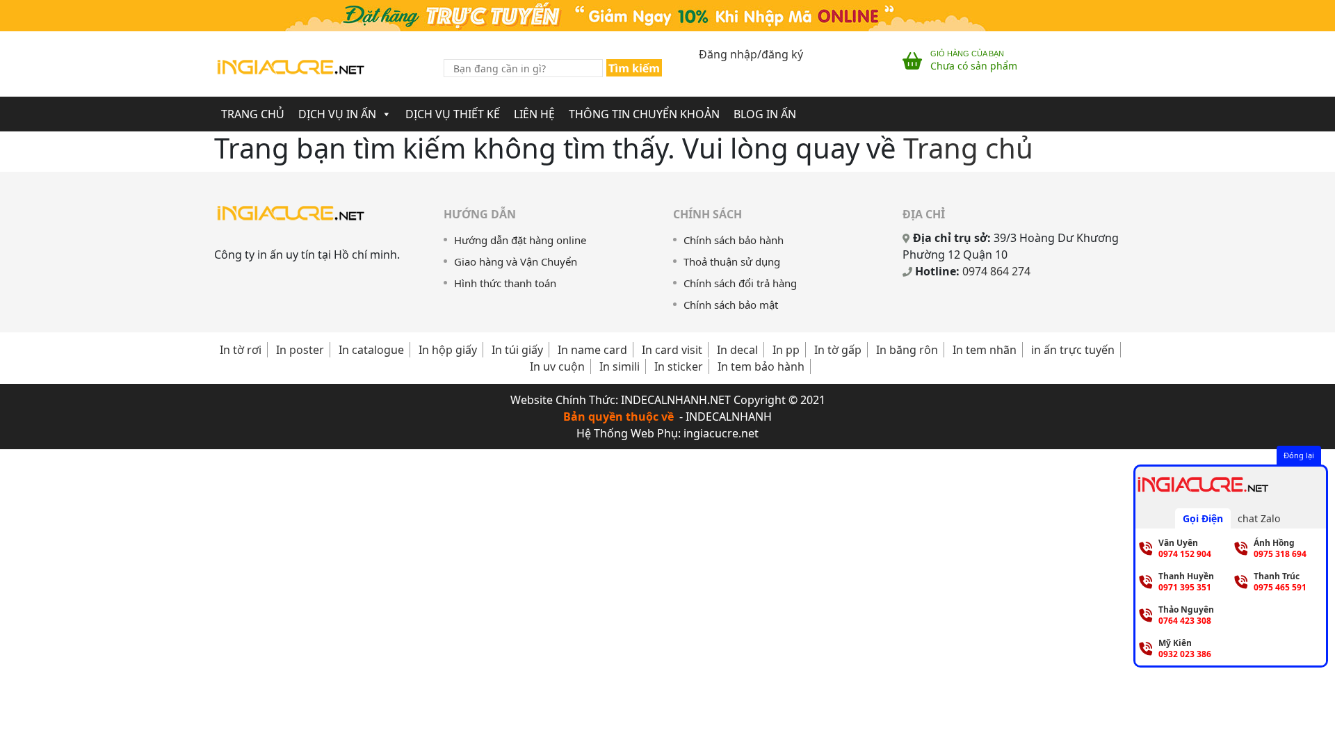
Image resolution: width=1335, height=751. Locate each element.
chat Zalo (1259, 518)
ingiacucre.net (721, 433)
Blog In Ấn (765, 114)
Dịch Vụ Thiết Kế (452, 114)
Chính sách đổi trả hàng (740, 283)
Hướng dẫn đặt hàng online (520, 240)
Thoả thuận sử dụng (731, 261)
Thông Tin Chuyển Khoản (644, 114)
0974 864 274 (996, 271)
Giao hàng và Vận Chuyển (515, 261)
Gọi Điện (1203, 518)
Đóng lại (1299, 455)
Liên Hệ (534, 114)
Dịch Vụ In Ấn (337, 114)
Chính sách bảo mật (730, 305)
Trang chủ (252, 114)
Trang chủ (968, 148)
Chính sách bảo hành (733, 240)
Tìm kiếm (634, 68)
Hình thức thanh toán (505, 283)
